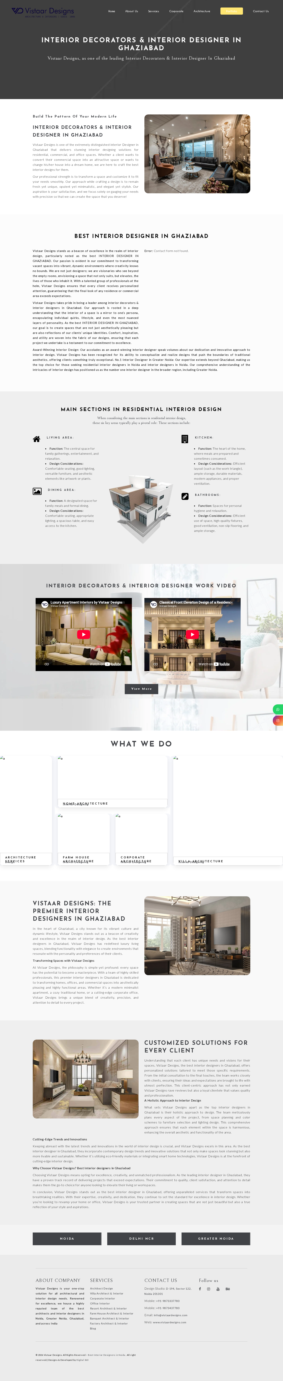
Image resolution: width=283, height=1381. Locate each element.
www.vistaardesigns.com (169, 1322)
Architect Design (101, 1288)
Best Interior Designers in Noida (106, 1355)
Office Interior (100, 1303)
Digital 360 (82, 1360)
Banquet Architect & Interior (109, 1318)
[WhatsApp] (278, 709)
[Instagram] (278, 721)
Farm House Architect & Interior (112, 1313)
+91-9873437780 (167, 1308)
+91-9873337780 (167, 1301)
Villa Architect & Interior (107, 1293)
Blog (93, 1328)
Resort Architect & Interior (108, 1308)
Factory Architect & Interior (109, 1323)
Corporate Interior (102, 1298)
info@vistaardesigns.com (171, 1315)
